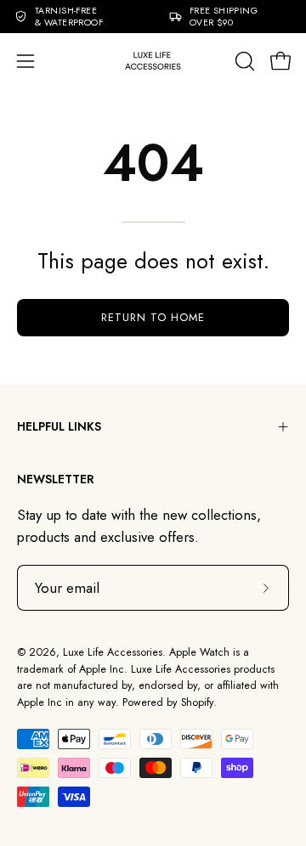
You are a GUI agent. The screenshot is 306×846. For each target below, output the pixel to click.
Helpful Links (59, 426)
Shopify (197, 702)
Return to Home (152, 317)
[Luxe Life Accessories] (153, 61)
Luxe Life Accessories (112, 652)
